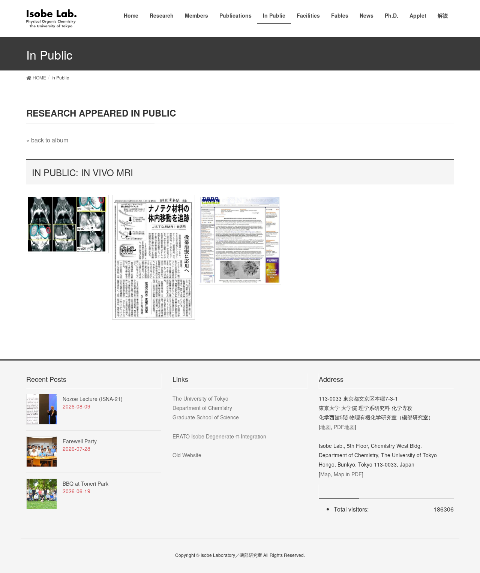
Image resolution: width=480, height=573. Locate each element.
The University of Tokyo (200, 398)
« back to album (47, 140)
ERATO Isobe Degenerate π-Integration (219, 436)
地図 (325, 427)
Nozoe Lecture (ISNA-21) (93, 398)
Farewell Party (80, 441)
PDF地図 (344, 427)
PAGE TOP (461, 549)
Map (325, 474)
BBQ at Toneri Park (85, 483)
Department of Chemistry (202, 407)
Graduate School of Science (205, 417)
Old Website (186, 455)
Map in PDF (348, 474)
